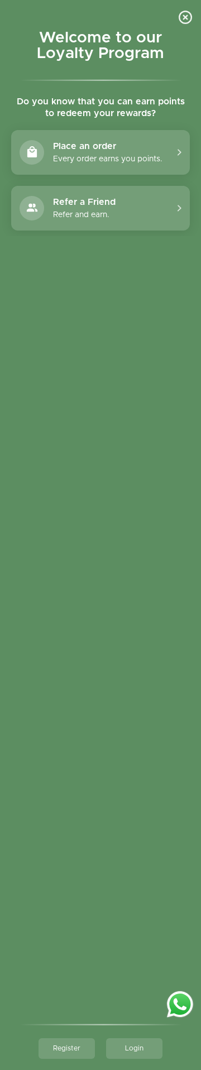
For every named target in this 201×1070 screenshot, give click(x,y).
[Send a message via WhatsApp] (180, 1004)
